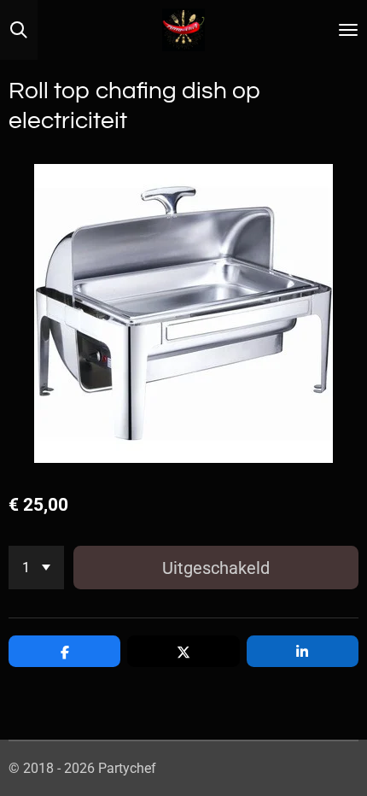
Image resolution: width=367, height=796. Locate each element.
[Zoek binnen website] (19, 30)
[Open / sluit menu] (348, 30)
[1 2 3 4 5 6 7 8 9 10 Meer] (36, 567)
